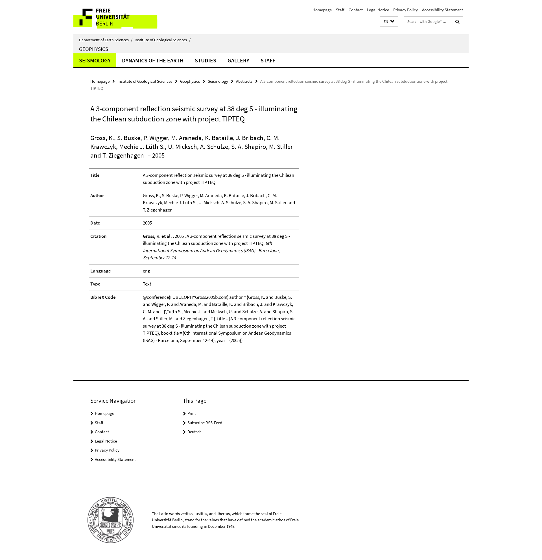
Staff (340, 9)
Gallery (238, 60)
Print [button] (191, 413)
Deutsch (194, 431)
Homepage (322, 9)
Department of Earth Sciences (105, 40)
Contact (356, 9)
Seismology (95, 60)
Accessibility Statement (442, 9)
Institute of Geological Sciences (163, 40)
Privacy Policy (405, 9)
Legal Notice (378, 9)
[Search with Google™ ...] (457, 21)
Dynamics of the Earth (152, 60)
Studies (205, 60)
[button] (389, 21)
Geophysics (93, 48)
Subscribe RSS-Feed (204, 422)
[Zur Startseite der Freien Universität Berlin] (120, 17)
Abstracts (244, 81)
